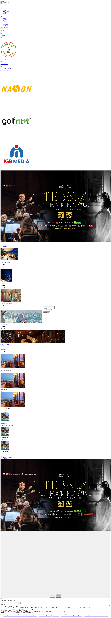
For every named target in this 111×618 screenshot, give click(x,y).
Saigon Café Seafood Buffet (6, 303)
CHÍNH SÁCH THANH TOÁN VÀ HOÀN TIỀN (71, 616)
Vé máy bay (5, 25)
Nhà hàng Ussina (4, 324)
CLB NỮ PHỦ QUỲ (5, 59)
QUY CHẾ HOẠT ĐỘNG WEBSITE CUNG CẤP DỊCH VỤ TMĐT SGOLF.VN (91, 614)
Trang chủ (5, 244)
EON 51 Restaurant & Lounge (7, 262)
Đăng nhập (45, 309)
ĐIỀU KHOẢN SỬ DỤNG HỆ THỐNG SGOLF (49, 616)
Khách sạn (5, 20)
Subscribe (2, 602)
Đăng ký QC (7, 458)
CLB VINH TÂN (4, 64)
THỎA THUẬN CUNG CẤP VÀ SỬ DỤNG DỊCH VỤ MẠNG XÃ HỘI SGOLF (20, 614)
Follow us (3, 604)
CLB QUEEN (3, 35)
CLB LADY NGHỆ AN (6, 68)
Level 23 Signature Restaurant (7, 283)
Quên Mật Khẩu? (46, 311)
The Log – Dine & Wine (5, 344)
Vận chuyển (5, 22)
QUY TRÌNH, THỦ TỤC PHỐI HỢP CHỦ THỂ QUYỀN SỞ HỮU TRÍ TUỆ (55, 614)
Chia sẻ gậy (5, 24)
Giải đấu (5, 12)
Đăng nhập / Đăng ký (7, 5)
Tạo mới (2, 70)
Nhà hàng (5, 21)
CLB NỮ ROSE (4, 39)
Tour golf (5, 19)
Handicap (5, 10)
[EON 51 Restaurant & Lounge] (9, 259)
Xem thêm (6, 70)
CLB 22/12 (3, 30)
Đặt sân (4, 18)
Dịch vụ (4, 245)
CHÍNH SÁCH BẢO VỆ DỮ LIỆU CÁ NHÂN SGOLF (96, 616)
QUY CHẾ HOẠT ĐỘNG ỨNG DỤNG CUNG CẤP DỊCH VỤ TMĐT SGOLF (20, 616)
